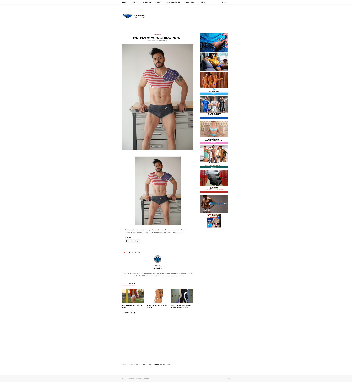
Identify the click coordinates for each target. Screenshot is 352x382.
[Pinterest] (135, 252)
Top (229, 378)
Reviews (134, 2)
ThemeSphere (146, 378)
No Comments (163, 40)
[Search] (222, 2)
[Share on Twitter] (132, 252)
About (124, 2)
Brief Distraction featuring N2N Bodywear (157, 306)
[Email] (139, 252)
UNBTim (157, 268)
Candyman (158, 34)
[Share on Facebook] (129, 252)
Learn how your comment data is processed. (157, 364)
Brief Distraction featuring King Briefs (132, 306)
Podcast (158, 2)
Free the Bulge (189, 2)
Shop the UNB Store (173, 2)
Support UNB (147, 2)
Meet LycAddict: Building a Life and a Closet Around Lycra (181, 306)
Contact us (201, 2)
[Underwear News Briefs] (136, 16)
